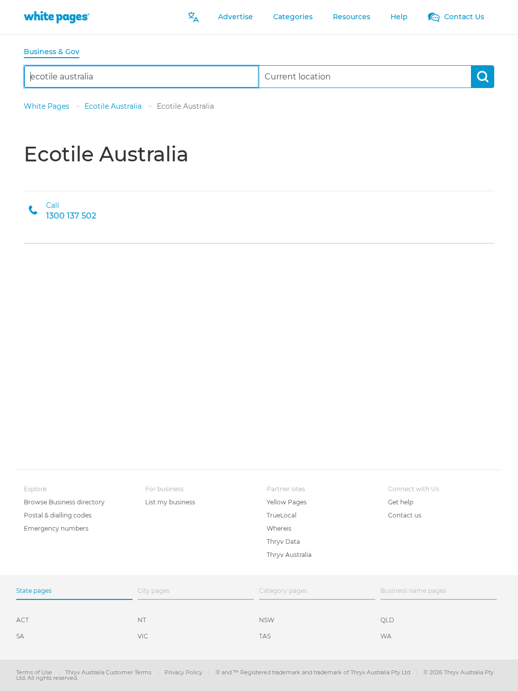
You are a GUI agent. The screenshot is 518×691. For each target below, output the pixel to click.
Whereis (279, 528)
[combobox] (141, 77)
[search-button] (482, 77)
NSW (266, 620)
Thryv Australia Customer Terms (109, 672)
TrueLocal (281, 515)
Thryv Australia (289, 554)
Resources (351, 16)
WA (386, 636)
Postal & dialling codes (58, 515)
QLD (387, 620)
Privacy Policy (184, 672)
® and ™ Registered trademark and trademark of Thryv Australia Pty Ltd (313, 672)
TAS (265, 636)
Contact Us (463, 16)
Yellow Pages (287, 502)
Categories (293, 16)
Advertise (235, 16)
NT (142, 620)
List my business (170, 502)
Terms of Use (35, 672)
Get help (400, 502)
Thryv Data (283, 541)
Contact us (404, 515)
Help (399, 16)
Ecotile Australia (114, 106)
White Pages (47, 106)
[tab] (56, 52)
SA (20, 636)
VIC (143, 636)
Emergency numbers (56, 528)
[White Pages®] (57, 17)
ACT (22, 620)
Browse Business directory (64, 502)
